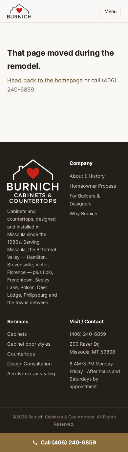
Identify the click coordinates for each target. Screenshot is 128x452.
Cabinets (17, 334)
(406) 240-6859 (88, 334)
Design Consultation (29, 364)
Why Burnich (83, 214)
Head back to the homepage (45, 80)
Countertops (21, 354)
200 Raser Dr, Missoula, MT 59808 (92, 348)
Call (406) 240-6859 (68, 442)
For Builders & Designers (85, 200)
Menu (110, 11)
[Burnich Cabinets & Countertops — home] (19, 11)
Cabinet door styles (29, 344)
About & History (87, 176)
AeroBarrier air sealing (31, 374)
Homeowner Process (93, 186)
